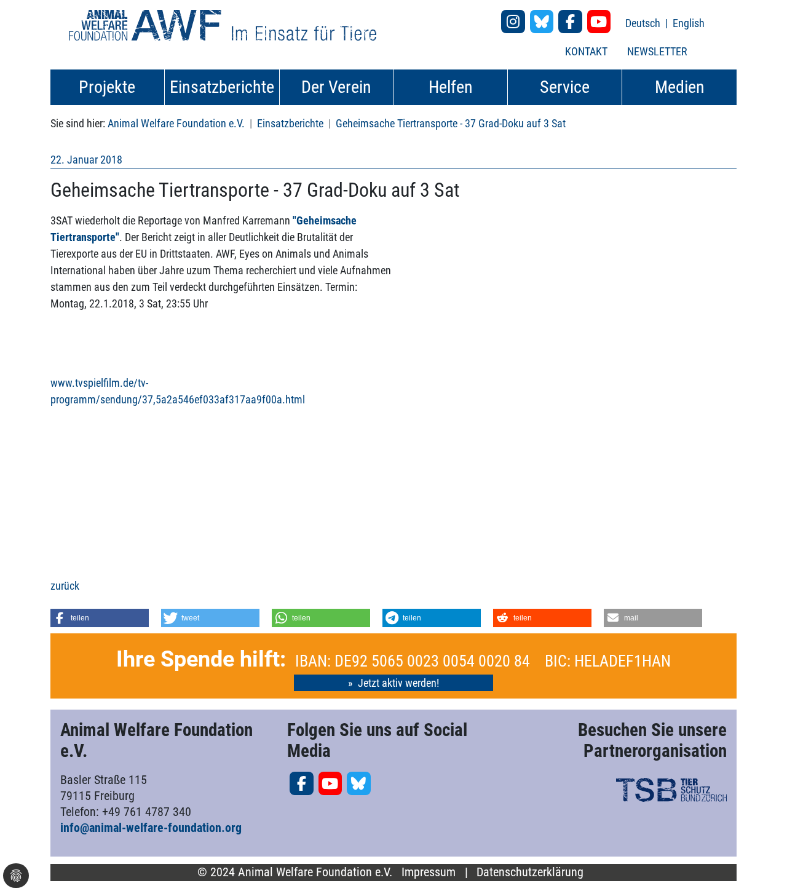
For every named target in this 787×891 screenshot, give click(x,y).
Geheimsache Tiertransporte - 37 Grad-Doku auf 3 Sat (451, 123)
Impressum (428, 872)
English (689, 23)
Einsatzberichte (290, 123)
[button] (99, 618)
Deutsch (644, 23)
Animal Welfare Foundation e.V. (176, 123)
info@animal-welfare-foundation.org (151, 827)
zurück (64, 585)
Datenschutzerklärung (530, 872)
